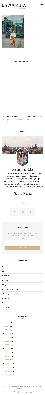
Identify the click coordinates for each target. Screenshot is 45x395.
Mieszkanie (6, 276)
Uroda (4, 271)
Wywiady (5, 294)
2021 (7, 337)
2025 (7, 322)
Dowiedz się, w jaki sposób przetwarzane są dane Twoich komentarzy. (22, 119)
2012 (7, 371)
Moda (4, 267)
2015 (7, 360)
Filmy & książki (7, 285)
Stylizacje (5, 307)
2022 (7, 333)
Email (22, 239)
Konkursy (5, 298)
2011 (7, 375)
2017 (7, 352)
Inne (3, 303)
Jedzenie (5, 280)
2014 (7, 363)
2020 (7, 341)
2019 (7, 345)
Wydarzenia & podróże (10, 289)
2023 (7, 330)
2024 (7, 326)
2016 (7, 356)
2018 (7, 348)
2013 (7, 367)
